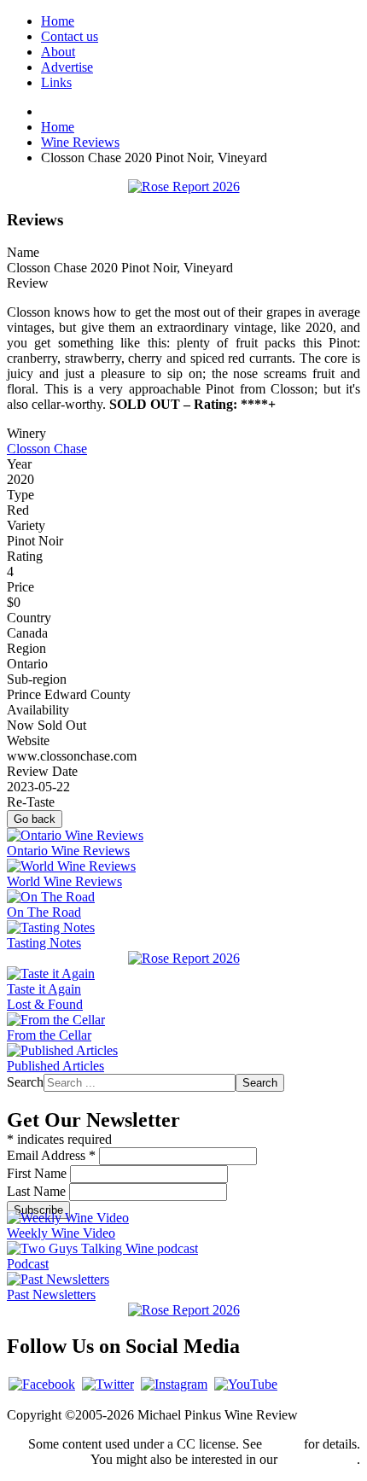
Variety (26, 525)
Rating (25, 556)
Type (20, 494)
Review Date (42, 771)
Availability (38, 710)
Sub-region (37, 679)
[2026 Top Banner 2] (184, 186)
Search (25, 1082)
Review (28, 283)
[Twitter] (108, 1384)
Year (19, 464)
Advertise (67, 67)
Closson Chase (47, 448)
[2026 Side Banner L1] (184, 958)
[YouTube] (246, 1384)
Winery (26, 433)
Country (29, 617)
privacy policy (319, 1459)
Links (56, 82)
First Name (38, 1173)
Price (20, 587)
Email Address (51, 1155)
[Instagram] (174, 1384)
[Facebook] (42, 1384)
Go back (34, 819)
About (58, 51)
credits (282, 1444)
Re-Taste (31, 802)
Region (26, 648)
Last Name (38, 1191)
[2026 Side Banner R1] (184, 1310)
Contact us (69, 36)
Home (57, 21)
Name (23, 252)
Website (28, 740)
